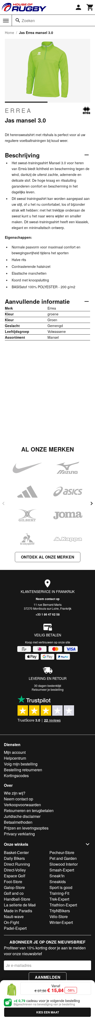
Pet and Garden (63, 858)
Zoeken (28, 20)
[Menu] (6, 20)
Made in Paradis (18, 910)
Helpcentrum (15, 758)
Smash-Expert (61, 870)
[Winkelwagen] (90, 7)
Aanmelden (47, 977)
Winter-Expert (61, 922)
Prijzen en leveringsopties (26, 828)
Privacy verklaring (19, 834)
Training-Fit (59, 893)
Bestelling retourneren (23, 769)
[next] (91, 503)
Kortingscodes (16, 775)
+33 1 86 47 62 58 (48, 614)
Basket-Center (16, 852)
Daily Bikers (14, 858)
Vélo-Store (58, 916)
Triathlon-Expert (63, 905)
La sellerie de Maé (20, 905)
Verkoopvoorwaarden (22, 804)
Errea (18, 110)
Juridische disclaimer (22, 816)
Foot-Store (13, 881)
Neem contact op (47, 599)
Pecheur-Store (61, 852)
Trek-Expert (59, 899)
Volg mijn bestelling (21, 764)
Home (9, 32)
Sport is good (60, 887)
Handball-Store (17, 899)
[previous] (3, 503)
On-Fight (11, 922)
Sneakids (57, 881)
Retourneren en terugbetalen (29, 810)
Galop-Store (14, 887)
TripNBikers (59, 910)
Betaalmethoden (18, 822)
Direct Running (17, 864)
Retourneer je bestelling (48, 689)
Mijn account (15, 752)
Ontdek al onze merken (47, 557)
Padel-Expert (15, 928)
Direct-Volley (15, 870)
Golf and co (14, 893)
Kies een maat (47, 1012)
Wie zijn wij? (14, 793)
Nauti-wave (14, 916)
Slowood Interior (63, 864)
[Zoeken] (18, 20)
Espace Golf (14, 876)
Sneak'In (57, 876)
